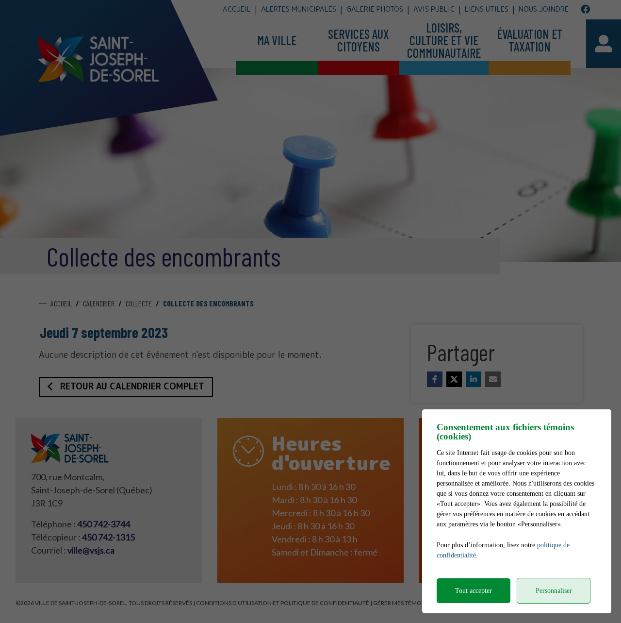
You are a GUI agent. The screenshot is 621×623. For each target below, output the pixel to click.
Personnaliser (554, 590)
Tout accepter (473, 590)
